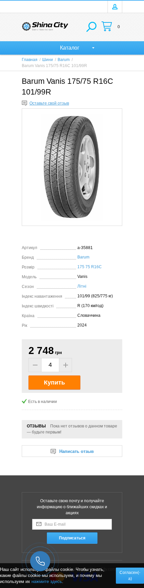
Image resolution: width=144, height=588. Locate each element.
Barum (83, 257)
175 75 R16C (89, 266)
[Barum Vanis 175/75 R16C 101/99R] (72, 167)
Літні (81, 286)
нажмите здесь (46, 581)
